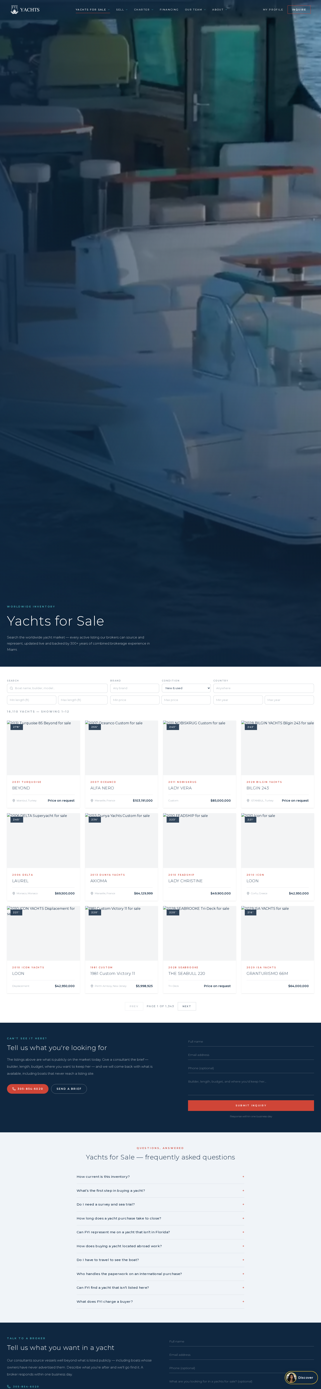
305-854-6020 (30, 1088)
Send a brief (69, 1088)
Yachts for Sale (91, 9)
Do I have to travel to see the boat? (160, 1260)
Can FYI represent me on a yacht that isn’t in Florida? (160, 1232)
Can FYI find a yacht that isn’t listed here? (160, 1287)
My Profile (273, 9)
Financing (169, 9)
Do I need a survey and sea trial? (160, 1204)
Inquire (299, 9)
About (218, 9)
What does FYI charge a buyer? (160, 1301)
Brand (115, 680)
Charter (142, 9)
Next (187, 1006)
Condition (171, 680)
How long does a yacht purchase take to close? (160, 1218)
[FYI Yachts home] (25, 9)
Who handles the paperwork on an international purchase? (160, 1274)
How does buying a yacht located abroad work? (160, 1246)
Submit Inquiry (251, 1105)
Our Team (193, 9)
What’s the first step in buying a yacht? (160, 1190)
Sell (120, 9)
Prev (134, 1006)
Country (220, 680)
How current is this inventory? (160, 1177)
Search (13, 680)
